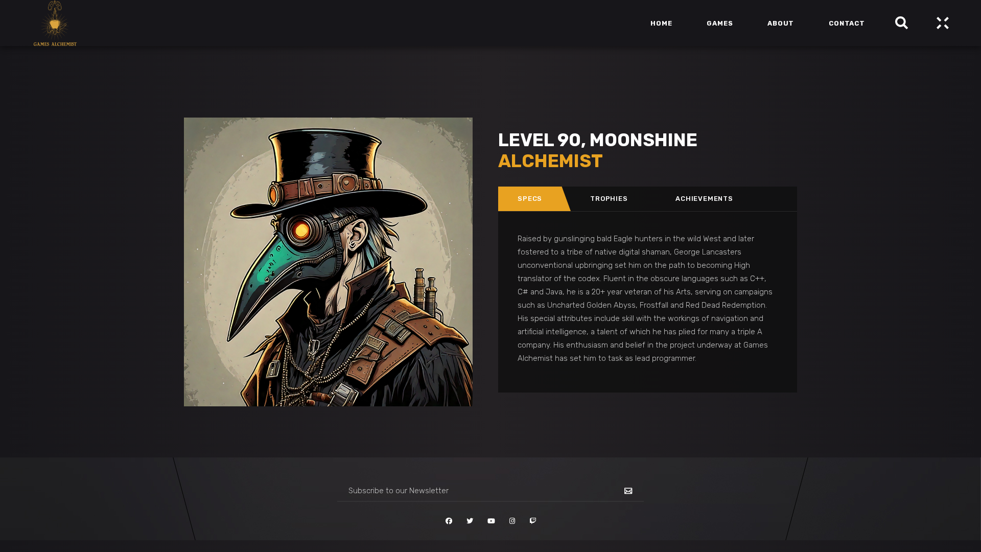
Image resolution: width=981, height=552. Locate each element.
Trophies (608, 198)
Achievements (704, 198)
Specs (530, 198)
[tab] (530, 199)
